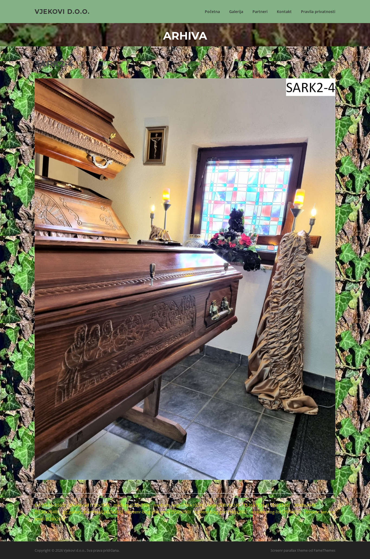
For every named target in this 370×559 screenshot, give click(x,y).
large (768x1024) (223, 505)
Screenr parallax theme (289, 550)
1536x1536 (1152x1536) (266, 505)
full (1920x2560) (50, 505)
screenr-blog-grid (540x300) (221, 512)
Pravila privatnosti (318, 11)
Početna (212, 11)
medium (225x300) (131, 505)
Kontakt (284, 11)
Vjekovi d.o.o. (62, 11)
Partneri (260, 11)
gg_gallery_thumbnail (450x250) (93, 512)
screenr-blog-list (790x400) (276, 512)
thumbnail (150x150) (89, 505)
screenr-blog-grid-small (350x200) (158, 512)
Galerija (236, 11)
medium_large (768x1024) (178, 505)
